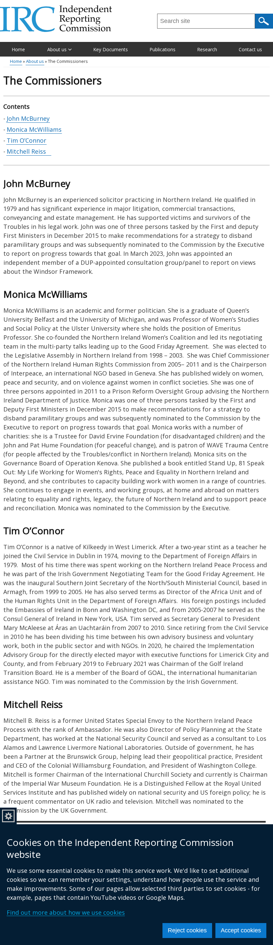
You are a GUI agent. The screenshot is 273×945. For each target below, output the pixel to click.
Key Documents (110, 49)
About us (35, 61)
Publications (162, 49)
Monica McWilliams (34, 129)
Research (207, 49)
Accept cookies (241, 930)
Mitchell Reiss (29, 151)
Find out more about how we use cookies (66, 912)
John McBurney (28, 118)
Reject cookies (187, 930)
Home (18, 49)
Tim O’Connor (26, 140)
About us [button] (57, 49)
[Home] (56, 18)
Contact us (250, 49)
